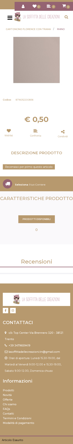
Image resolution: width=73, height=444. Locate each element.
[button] (36, 59)
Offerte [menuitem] (8, 399)
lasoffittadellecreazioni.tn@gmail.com (34, 351)
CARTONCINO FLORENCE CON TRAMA (28, 29)
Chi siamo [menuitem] (9, 404)
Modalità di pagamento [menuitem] (18, 423)
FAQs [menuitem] (6, 409)
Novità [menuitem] (7, 395)
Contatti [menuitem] (8, 413)
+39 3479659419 (19, 345)
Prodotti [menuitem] (8, 390)
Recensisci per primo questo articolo (29, 167)
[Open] (9, 18)
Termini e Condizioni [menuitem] (17, 418)
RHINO (61, 29)
